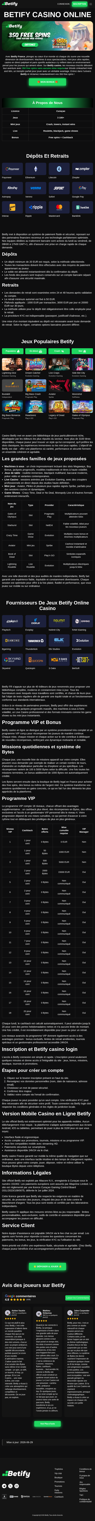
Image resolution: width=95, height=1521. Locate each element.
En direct (34, 351)
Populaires (11, 351)
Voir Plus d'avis (47, 1424)
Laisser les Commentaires (77, 1298)
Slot (80, 351)
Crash (57, 351)
